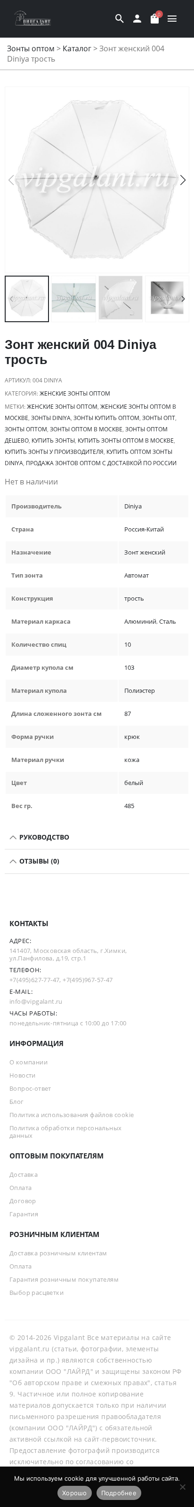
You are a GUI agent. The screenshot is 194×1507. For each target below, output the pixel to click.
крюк (132, 736)
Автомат (136, 575)
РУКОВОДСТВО (43, 837)
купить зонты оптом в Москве (126, 440)
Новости (22, 1075)
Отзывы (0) (38, 861)
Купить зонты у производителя (54, 452)
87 (127, 713)
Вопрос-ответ (30, 1088)
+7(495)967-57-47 (88, 980)
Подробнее (119, 1493)
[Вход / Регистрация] (137, 19)
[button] (183, 180)
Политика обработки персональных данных (65, 1132)
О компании (28, 1062)
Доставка (23, 1174)
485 (129, 805)
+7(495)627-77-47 (34, 980)
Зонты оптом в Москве (86, 429)
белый (133, 782)
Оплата (20, 1187)
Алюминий (140, 621)
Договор (22, 1201)
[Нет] (182, 1486)
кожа (131, 759)
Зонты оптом (31, 48)
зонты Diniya (51, 418)
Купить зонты (53, 440)
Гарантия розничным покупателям (64, 1279)
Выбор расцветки (36, 1292)
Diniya (133, 506)
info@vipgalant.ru (36, 1001)
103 (129, 667)
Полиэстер (139, 690)
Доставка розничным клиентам (58, 1253)
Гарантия (23, 1214)
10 (127, 644)
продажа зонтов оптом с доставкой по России (101, 463)
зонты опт (158, 418)
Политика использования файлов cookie (71, 1114)
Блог (16, 1101)
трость (134, 598)
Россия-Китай (144, 529)
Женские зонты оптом (75, 393)
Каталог (77, 48)
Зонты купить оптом (106, 418)
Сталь (167, 621)
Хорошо (74, 1493)
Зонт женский (144, 552)
